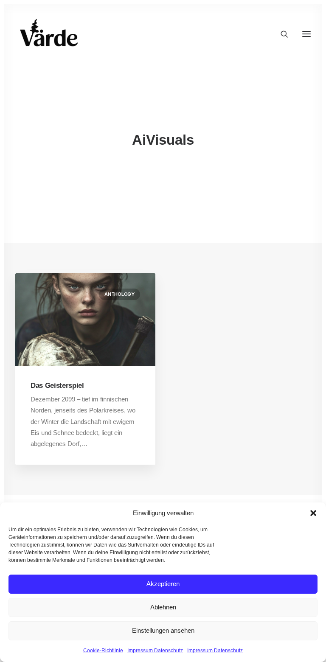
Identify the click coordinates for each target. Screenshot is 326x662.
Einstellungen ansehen (163, 630)
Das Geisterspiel (57, 385)
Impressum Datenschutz (155, 651)
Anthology (119, 294)
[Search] (280, 34)
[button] (313, 513)
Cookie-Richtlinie (103, 651)
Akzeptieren (163, 583)
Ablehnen (163, 607)
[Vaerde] (49, 34)
